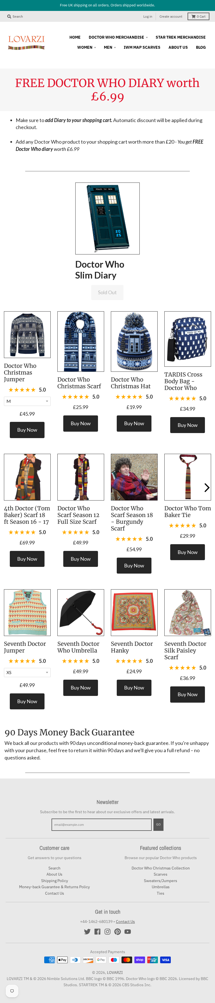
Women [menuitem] (84, 47)
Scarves (160, 874)
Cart (201, 16)
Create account (171, 16)
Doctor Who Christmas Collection (161, 868)
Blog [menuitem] (201, 47)
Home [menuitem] (75, 37)
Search (54, 868)
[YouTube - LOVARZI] (127, 931)
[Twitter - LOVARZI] (87, 931)
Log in (147, 16)
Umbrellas (161, 886)
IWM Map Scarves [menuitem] (142, 47)
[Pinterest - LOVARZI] (117, 931)
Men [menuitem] (108, 47)
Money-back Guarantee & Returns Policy (54, 886)
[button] (107, 218)
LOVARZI (115, 972)
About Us (54, 874)
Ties (160, 893)
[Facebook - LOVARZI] (97, 931)
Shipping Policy (54, 880)
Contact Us (54, 893)
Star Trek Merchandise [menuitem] (181, 37)
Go (158, 824)
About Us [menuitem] (178, 47)
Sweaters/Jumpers (160, 880)
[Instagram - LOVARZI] (107, 931)
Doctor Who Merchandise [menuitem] (116, 37)
